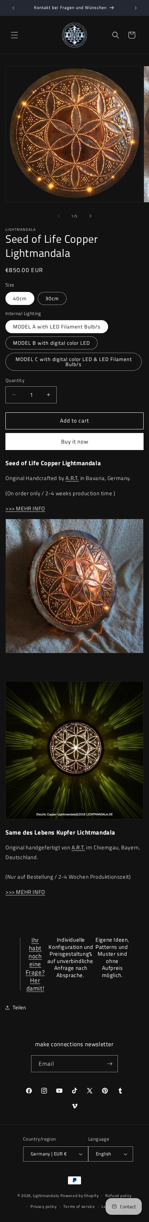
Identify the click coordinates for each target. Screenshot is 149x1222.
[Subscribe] (110, 1063)
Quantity (14, 380)
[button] (14, 35)
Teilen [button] (19, 1007)
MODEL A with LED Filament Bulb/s (57, 326)
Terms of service (79, 1206)
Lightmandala (46, 1195)
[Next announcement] (136, 8)
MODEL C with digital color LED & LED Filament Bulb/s (74, 361)
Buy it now (74, 441)
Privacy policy (43, 1206)
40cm (20, 298)
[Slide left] (59, 216)
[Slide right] (90, 216)
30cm (52, 298)
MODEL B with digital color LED (51, 343)
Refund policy (118, 1195)
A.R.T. (72, 478)
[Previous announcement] (13, 8)
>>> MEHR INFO (25, 508)
